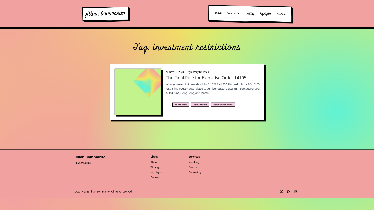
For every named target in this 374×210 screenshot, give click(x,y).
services (232, 13)
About (153, 162)
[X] (281, 191)
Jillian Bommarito (90, 156)
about (218, 13)
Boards (192, 167)
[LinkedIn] (295, 191)
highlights (265, 14)
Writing (154, 167)
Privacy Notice (83, 162)
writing (250, 14)
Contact (154, 177)
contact (281, 14)
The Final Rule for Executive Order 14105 (206, 78)
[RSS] (288, 191)
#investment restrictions (223, 104)
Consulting (194, 172)
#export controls (200, 104)
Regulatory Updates (197, 72)
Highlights (156, 172)
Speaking (193, 162)
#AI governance (180, 104)
